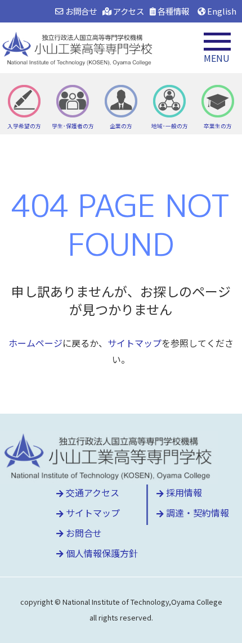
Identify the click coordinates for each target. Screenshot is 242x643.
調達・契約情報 (196, 512)
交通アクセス (91, 492)
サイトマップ (134, 343)
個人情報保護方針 (101, 553)
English (220, 11)
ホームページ (35, 343)
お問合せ (80, 11)
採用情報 (183, 492)
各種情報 (172, 11)
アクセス (127, 11)
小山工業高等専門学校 (79, 47)
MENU (217, 58)
